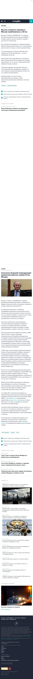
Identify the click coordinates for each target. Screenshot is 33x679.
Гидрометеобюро (12, 85)
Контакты (3, 617)
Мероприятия (13, 619)
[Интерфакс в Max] (11, 663)
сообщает (4, 161)
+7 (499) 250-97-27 (14, 639)
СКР (10, 193)
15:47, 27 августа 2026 (6, 270)
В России (4, 118)
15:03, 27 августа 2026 (6, 120)
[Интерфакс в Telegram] (4, 663)
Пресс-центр (17, 617)
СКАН (2, 657)
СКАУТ (2, 649)
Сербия (13, 432)
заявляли (14, 189)
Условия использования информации (9, 671)
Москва (3, 26)
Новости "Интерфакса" (5, 656)
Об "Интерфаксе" (10, 617)
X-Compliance (3, 648)
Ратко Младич (5, 432)
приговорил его (11, 398)
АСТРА (2, 652)
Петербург (4, 193)
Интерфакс (17, 21)
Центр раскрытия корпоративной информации (10, 660)
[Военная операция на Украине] (16, 605)
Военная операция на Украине (10, 607)
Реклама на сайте (5, 619)
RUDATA (2, 658)
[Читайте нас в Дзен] (2, 663)
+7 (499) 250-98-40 (4, 639)
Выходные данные (5, 673)
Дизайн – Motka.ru (5, 674)
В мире (3, 269)
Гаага (17, 432)
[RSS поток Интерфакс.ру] (9, 663)
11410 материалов (5, 609)
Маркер (2, 651)
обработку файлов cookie (25, 636)
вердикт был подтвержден (17, 400)
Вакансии (23, 617)
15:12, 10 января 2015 (5, 27)
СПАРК (2, 646)
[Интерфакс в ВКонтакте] (7, 663)
